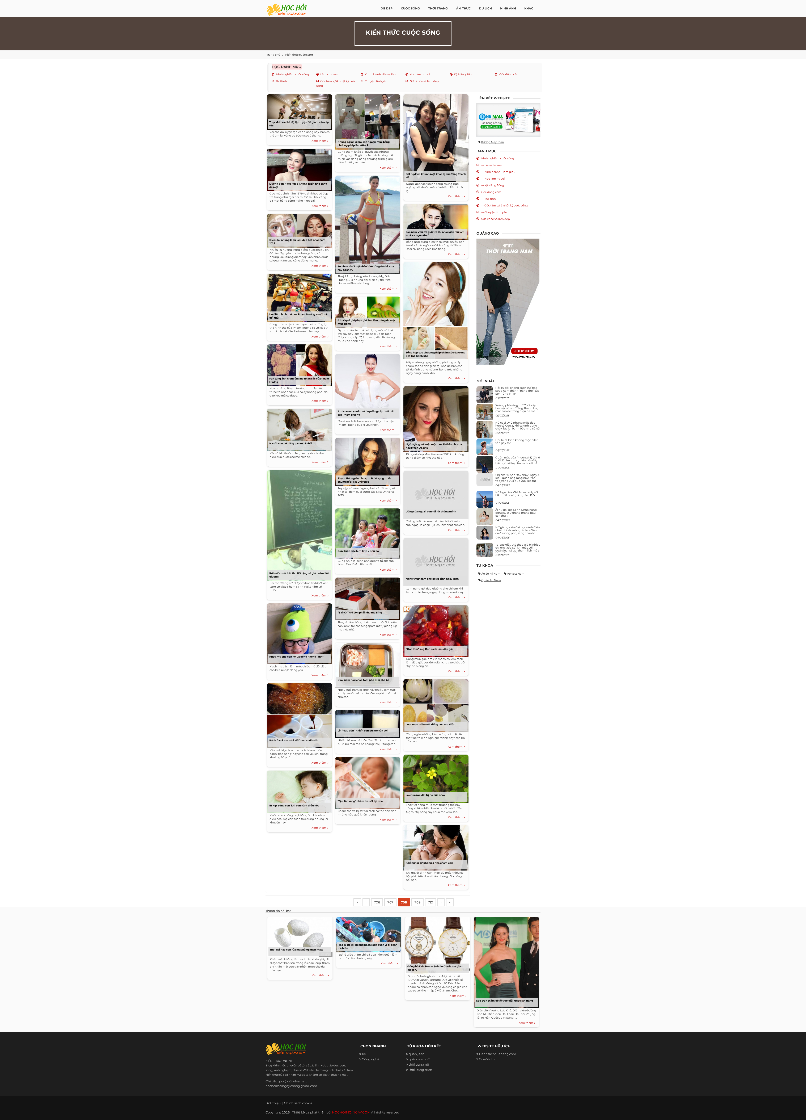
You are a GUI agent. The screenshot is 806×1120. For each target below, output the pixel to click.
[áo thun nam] (507, 301)
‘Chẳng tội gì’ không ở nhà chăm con (429, 862)
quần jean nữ (419, 1059)
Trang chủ (273, 54)
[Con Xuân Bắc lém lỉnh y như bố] (366, 532)
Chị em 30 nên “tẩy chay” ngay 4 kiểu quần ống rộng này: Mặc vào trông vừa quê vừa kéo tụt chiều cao (517, 479)
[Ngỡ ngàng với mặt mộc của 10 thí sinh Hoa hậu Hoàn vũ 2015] (434, 418)
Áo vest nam (516, 573)
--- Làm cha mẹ (491, 165)
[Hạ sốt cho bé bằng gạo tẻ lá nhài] (298, 428)
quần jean (416, 1054)
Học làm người (420, 74)
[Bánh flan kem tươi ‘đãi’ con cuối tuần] (298, 714)
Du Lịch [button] (485, 8)
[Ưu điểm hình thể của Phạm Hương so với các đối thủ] (298, 296)
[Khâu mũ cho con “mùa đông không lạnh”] (298, 632)
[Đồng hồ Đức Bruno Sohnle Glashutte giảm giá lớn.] (436, 944)
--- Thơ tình (488, 198)
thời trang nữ (419, 1064)
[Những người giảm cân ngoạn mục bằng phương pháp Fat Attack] (366, 120)
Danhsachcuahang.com (497, 1054)
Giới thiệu (273, 1103)
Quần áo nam (491, 580)
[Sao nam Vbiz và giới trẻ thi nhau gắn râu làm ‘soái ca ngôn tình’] (434, 220)
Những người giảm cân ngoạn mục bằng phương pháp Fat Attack (364, 143)
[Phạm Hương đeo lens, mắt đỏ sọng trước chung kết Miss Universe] (366, 460)
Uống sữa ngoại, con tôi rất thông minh (431, 511)
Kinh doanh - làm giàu (380, 74)
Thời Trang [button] (438, 8)
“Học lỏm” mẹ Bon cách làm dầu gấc (429, 649)
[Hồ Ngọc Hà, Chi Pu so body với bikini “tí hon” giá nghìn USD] (484, 501)
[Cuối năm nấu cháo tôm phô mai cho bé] (366, 664)
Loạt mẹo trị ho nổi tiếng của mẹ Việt (430, 724)
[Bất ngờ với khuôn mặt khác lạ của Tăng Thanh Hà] (434, 136)
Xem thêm (319, 140)
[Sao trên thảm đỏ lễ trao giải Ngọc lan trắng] (505, 961)
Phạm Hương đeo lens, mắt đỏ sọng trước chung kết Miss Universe (364, 480)
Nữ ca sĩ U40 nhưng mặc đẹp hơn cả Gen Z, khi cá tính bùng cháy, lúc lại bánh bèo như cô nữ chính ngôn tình (517, 427)
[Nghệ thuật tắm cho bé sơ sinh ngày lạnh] (434, 561)
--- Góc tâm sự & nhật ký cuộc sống (504, 205)
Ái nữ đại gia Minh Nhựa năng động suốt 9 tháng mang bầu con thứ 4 (516, 512)
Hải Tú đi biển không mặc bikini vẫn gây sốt (517, 441)
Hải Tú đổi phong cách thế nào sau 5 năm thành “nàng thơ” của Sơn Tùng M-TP (517, 390)
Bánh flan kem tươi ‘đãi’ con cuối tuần (293, 740)
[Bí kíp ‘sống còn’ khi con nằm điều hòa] (298, 790)
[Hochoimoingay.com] (287, 7)
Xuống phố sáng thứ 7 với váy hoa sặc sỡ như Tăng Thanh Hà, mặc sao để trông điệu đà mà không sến (516, 409)
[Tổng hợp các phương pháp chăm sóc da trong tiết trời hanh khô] (434, 310)
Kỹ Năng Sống (464, 74)
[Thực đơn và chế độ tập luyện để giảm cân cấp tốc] (298, 111)
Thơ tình (281, 81)
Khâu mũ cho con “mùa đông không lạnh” (296, 656)
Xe (364, 1054)
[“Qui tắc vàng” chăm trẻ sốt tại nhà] (366, 781)
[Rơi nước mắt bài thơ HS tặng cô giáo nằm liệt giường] (298, 524)
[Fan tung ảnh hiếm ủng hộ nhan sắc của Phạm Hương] (298, 364)
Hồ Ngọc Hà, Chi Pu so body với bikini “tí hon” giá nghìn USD (516, 494)
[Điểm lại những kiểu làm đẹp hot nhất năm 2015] (298, 229)
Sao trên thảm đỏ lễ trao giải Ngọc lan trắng (504, 1000)
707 (390, 902)
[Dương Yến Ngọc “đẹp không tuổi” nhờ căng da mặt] (298, 169)
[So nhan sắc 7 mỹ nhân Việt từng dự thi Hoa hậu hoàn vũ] (366, 223)
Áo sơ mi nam (490, 573)
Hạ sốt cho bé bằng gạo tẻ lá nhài (290, 443)
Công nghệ (370, 1059)
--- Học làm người (493, 178)
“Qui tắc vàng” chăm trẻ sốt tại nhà (360, 801)
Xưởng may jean (492, 142)
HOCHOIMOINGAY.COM (351, 1112)
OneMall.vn (487, 1059)
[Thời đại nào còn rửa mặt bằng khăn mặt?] (298, 936)
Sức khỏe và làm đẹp (424, 81)
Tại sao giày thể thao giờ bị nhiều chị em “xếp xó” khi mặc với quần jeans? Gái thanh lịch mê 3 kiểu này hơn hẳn (517, 549)
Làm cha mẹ (329, 74)
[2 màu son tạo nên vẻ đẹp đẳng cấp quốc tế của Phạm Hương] (366, 385)
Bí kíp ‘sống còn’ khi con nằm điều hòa (294, 805)
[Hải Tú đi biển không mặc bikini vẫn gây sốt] (484, 448)
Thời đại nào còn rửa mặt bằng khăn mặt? (296, 949)
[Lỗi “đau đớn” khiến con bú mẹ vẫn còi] (366, 723)
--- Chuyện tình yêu (494, 212)
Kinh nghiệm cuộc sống (292, 74)
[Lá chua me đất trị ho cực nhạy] (434, 777)
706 (377, 902)
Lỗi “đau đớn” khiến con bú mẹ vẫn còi (363, 730)
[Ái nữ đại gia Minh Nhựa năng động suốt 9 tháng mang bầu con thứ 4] (484, 519)
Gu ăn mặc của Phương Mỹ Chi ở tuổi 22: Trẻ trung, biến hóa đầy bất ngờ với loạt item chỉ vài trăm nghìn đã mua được (517, 462)
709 (417, 902)
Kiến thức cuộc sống (299, 54)
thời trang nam (420, 1070)
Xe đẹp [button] (387, 8)
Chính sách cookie (298, 1103)
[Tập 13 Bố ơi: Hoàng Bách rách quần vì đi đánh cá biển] (367, 933)
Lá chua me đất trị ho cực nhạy (425, 795)
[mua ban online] (508, 120)
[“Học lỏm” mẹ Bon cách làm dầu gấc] (434, 630)
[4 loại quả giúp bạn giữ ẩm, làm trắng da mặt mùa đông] (366, 311)
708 (404, 902)
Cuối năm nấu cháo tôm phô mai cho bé (363, 679)
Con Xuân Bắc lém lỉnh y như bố (358, 551)
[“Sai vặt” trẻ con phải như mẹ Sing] (366, 597)
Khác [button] (528, 8)
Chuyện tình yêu (376, 81)
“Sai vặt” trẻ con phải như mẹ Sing (360, 612)
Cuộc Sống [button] (410, 8)
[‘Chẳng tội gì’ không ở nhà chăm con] (434, 846)
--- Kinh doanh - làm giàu (498, 171)
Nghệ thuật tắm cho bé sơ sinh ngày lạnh (432, 578)
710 (430, 902)
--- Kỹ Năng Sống (492, 185)
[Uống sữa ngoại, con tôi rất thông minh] (434, 493)
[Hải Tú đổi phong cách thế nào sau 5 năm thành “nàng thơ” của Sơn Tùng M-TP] (484, 396)
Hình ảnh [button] (508, 8)
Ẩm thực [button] (463, 8)
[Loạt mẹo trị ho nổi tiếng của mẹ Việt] (434, 704)
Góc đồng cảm (509, 74)
